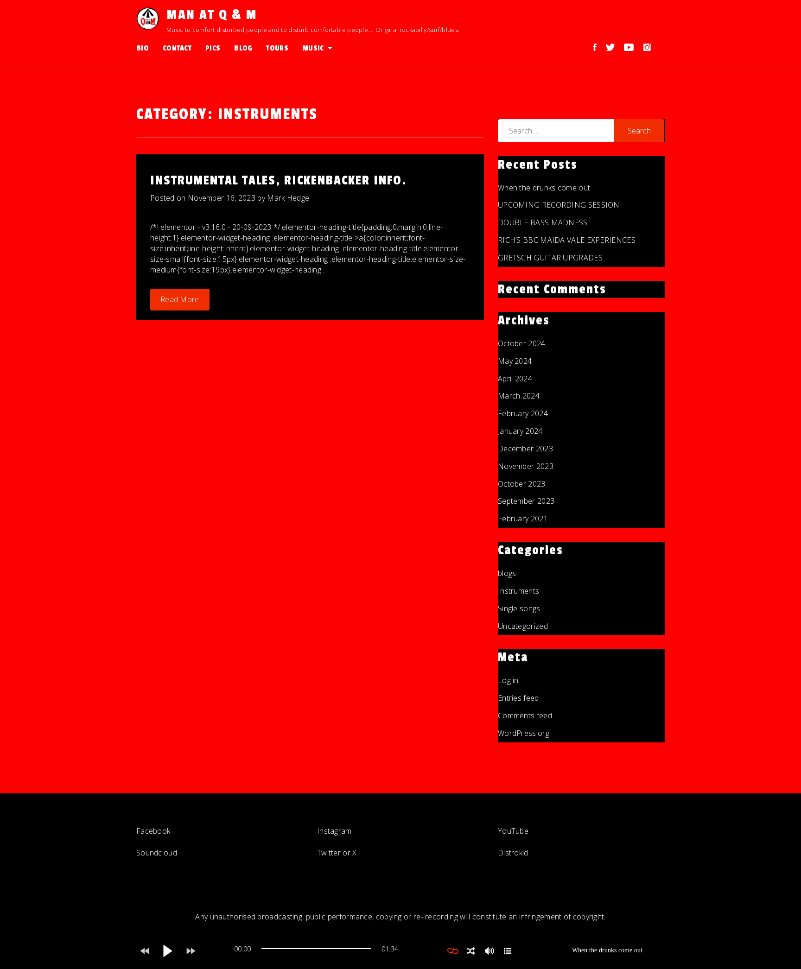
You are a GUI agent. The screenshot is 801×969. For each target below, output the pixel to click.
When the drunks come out (544, 188)
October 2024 (522, 343)
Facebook (153, 831)
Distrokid (513, 853)
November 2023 (525, 466)
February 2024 (523, 413)
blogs (507, 573)
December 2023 (525, 448)
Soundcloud (156, 853)
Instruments (518, 591)
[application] (316, 951)
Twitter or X (337, 853)
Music (313, 48)
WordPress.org (523, 733)
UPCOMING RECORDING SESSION (559, 205)
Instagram (334, 831)
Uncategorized (523, 626)
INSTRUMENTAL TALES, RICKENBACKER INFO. (278, 180)
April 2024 (515, 379)
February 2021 (523, 518)
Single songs (519, 608)
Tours (277, 48)
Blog (243, 48)
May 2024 (515, 361)
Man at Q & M (211, 14)
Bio (142, 48)
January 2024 (520, 431)
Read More (179, 299)
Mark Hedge (288, 198)
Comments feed (525, 715)
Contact (177, 48)
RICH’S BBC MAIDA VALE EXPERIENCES (567, 240)
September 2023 (526, 501)
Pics (212, 48)
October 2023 (522, 484)
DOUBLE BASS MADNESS (543, 222)
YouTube (513, 831)
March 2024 (519, 396)
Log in (508, 680)
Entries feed (518, 698)
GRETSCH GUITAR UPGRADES (550, 258)
